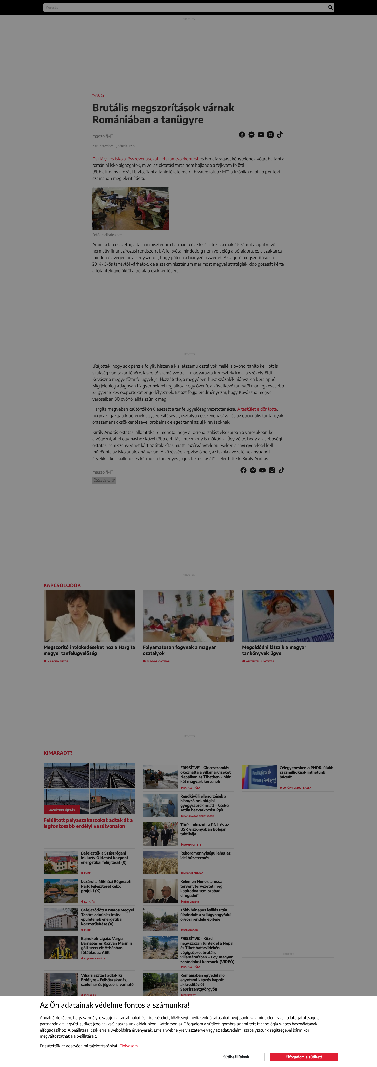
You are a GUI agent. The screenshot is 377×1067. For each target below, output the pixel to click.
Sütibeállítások (236, 1057)
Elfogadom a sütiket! (304, 1057)
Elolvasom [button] (129, 1046)
